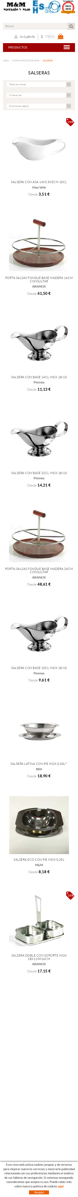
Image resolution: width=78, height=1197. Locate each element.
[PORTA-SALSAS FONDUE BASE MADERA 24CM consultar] (39, 534)
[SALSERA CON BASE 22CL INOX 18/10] (39, 438)
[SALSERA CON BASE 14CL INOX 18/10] (39, 342)
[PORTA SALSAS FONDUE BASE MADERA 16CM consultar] (39, 243)
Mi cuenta (27, 37)
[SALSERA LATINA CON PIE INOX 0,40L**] (39, 729)
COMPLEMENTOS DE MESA (25, 60)
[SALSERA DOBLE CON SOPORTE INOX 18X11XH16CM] (39, 921)
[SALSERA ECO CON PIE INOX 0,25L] (39, 825)
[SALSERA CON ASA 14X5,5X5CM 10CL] (39, 147)
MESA (6, 60)
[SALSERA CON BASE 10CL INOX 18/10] (39, 633)
